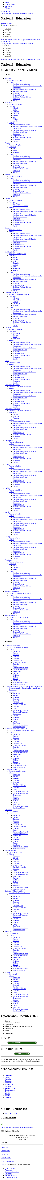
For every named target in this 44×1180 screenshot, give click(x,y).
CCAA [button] (11, 649)
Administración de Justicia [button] (21, 84)
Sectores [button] (11, 82)
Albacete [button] (16, 298)
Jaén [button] (14, 117)
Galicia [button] (7, 464)
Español (8, 29)
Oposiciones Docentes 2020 (31, 39)
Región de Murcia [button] (11, 615)
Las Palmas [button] (16, 204)
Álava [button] (15, 565)
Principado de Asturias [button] (12, 591)
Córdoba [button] (16, 112)
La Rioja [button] (8, 488)
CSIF (2, 1165)
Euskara (8, 32)
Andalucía (8, 1075)
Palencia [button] (16, 263)
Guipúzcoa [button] (16, 567)
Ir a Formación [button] (14, 933)
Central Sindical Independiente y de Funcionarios (17, 13)
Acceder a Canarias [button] (15, 200)
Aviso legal (8, 1170)
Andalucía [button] (8, 102)
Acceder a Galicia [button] (15, 466)
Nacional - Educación (13, 39)
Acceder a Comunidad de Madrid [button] (20, 386)
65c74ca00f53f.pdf (11, 1113)
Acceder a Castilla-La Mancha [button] (19, 294)
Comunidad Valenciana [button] (12, 409)
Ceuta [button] (7, 361)
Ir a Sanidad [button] (13, 974)
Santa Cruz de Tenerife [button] (20, 206)
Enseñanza (4, 1147)
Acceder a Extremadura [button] (16, 442)
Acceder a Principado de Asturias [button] (19, 593)
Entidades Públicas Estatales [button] (22, 97)
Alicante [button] (16, 414)
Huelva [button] (15, 115)
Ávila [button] (15, 257)
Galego (7, 34)
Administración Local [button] (20, 91)
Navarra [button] (7, 536)
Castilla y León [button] (10, 252)
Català (7, 30)
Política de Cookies (11, 1175)
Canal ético (8, 1174)
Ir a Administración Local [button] (17, 771)
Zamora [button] (15, 270)
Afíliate (7, 8)
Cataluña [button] (8, 327)
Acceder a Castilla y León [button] (17, 254)
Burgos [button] (15, 259)
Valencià (8, 36)
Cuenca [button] (15, 302)
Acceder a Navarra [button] (15, 538)
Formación (4, 1154)
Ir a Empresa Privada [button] (16, 852)
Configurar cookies (11, 1177)
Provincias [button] (12, 106)
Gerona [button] (15, 335)
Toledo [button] (15, 305)
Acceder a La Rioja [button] (15, 490)
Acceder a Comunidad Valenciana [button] (20, 410)
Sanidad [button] (15, 100)
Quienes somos (10, 1168)
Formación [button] (16, 99)
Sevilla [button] (15, 121)
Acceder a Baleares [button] (15, 176)
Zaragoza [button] (16, 152)
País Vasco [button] (8, 560)
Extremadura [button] (9, 440)
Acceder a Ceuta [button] (14, 363)
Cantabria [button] (8, 228)
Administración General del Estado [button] (24, 89)
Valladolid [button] (16, 268)
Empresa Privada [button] (18, 95)
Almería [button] (15, 108)
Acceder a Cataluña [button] (15, 329)
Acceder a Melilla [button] (14, 514)
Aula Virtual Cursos (7, 1161)
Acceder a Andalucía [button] (16, 104)
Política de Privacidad (12, 1172)
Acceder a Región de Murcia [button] (18, 617)
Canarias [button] (8, 198)
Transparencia (9, 6)
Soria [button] (14, 267)
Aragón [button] (7, 143)
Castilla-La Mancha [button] (11, 292)
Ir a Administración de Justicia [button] (18, 647)
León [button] (14, 261)
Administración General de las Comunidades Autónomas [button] (23, 686)
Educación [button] (16, 93)
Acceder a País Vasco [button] (16, 562)
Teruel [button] (15, 150)
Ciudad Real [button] (17, 300)
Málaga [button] (15, 119)
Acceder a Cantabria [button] (15, 230)
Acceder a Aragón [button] (15, 145)
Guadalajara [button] (17, 303)
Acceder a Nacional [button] (15, 80)
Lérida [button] (15, 337)
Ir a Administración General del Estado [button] (21, 730)
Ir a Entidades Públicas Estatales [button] (19, 893)
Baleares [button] (7, 174)
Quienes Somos (10, 4)
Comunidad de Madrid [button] (12, 385)
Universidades (5, 1151)
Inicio (7, 2)
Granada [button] (16, 113)
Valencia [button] (16, 418)
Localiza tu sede (6, 1158)
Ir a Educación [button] (13, 811)
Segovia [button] (15, 265)
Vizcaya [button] (15, 569)
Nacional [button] (8, 78)
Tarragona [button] (16, 339)
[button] (9, 25)
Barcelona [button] (16, 333)
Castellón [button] (16, 416)
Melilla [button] (7, 512)
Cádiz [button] (15, 110)
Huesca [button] (15, 148)
